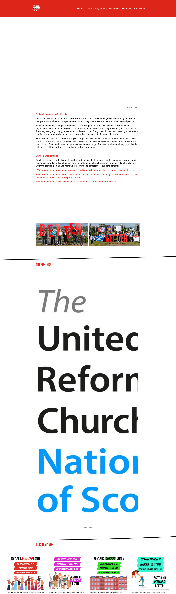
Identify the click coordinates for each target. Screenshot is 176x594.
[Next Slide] (90, 528)
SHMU (135, 107)
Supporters (139, 8)
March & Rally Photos (96, 8)
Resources (114, 8)
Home (80, 8)
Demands (126, 8)
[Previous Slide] (86, 528)
